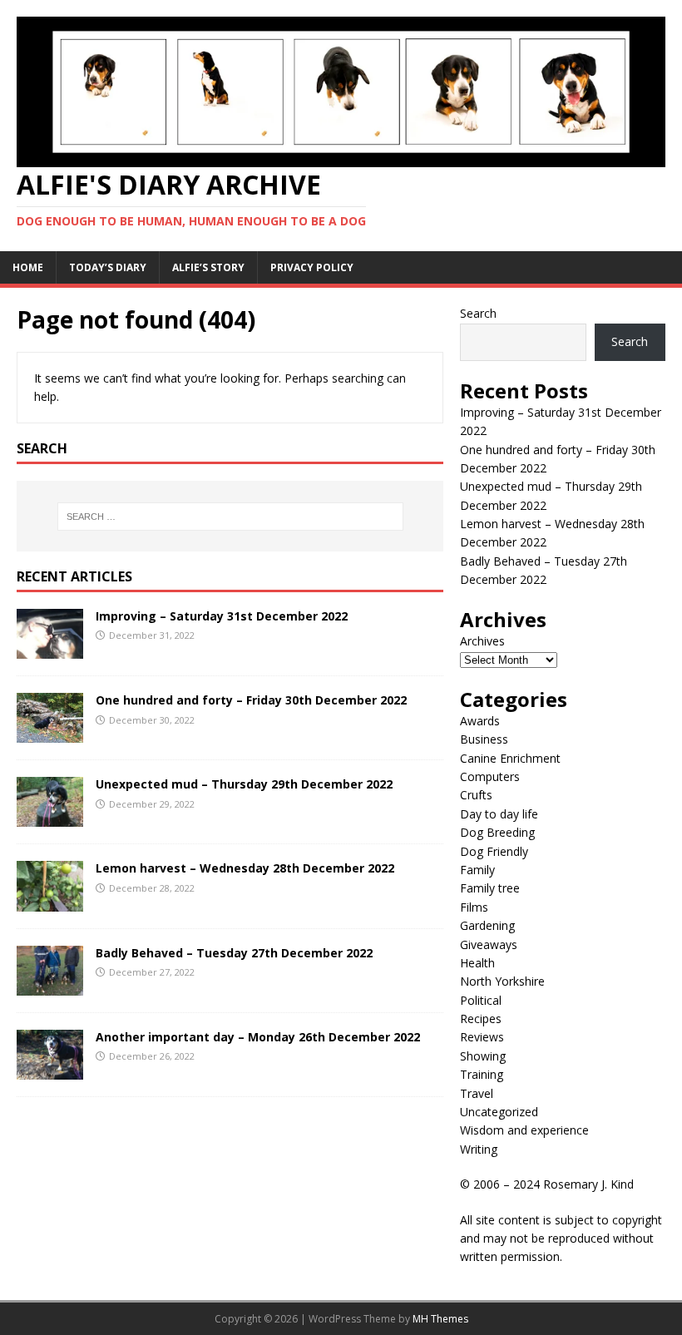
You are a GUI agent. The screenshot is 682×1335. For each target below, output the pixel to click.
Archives (482, 641)
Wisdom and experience (524, 1130)
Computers (490, 776)
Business (484, 739)
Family (477, 870)
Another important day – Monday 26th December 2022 (258, 1037)
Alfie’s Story (208, 267)
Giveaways (488, 944)
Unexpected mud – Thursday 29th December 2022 (244, 784)
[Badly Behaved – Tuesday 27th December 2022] (50, 985)
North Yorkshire (502, 981)
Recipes (481, 1018)
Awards (480, 721)
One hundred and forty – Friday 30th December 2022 (251, 700)
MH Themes (440, 1319)
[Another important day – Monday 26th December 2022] (50, 1069)
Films (474, 907)
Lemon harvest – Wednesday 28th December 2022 (245, 868)
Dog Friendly (494, 851)
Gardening (487, 925)
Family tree (490, 888)
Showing (483, 1056)
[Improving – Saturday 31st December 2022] (50, 649)
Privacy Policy (311, 267)
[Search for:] (230, 516)
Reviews (482, 1037)
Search (478, 313)
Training (481, 1074)
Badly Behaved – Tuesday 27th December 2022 (234, 953)
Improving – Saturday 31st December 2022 (222, 616)
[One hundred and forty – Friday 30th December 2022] (50, 733)
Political (481, 1000)
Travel (476, 1093)
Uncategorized (499, 1112)
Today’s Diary (107, 267)
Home (27, 267)
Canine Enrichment (510, 758)
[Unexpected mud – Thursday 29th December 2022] (50, 817)
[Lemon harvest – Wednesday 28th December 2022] (50, 901)
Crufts (476, 795)
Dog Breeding (497, 832)
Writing (478, 1149)
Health (477, 963)
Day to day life (499, 814)
